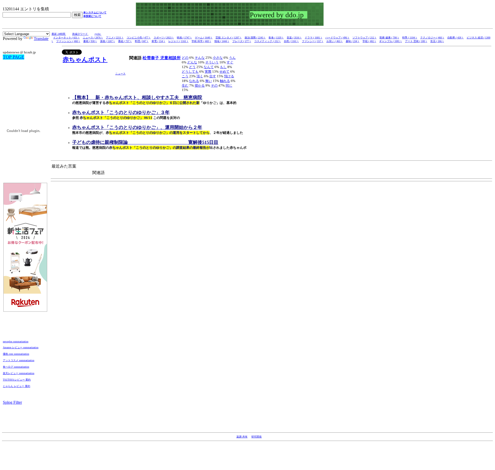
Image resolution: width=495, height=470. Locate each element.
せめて (224, 71)
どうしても (190, 71)
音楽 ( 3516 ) (294, 37)
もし (223, 67)
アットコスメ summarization (18, 360)
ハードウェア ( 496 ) (337, 37)
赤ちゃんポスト (85, 59)
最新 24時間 (59, 33)
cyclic (98, 33)
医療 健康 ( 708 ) (389, 37)
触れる (225, 81)
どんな (192, 62)
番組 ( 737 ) (125, 41)
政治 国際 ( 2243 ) (255, 37)
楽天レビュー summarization (18, 373)
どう (192, 67)
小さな (218, 58)
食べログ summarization (16, 366)
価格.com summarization (16, 353)
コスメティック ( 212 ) (267, 41)
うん (232, 58)
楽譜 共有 (242, 436)
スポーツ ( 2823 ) (164, 37)
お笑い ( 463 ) (334, 41)
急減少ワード (80, 33)
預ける (229, 76)
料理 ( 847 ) (141, 41)
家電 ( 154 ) (158, 41)
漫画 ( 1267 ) (107, 41)
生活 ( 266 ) (437, 41)
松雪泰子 (151, 58)
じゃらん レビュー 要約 (16, 386)
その (214, 85)
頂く (199, 76)
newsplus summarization (15, 341)
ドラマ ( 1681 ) (313, 37)
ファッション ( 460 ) (68, 41)
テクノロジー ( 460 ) (432, 37)
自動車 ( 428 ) (455, 37)
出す (212, 76)
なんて (209, 67)
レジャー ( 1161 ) (178, 41)
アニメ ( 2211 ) (114, 37)
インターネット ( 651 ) (66, 37)
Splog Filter (12, 402)
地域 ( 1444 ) (221, 41)
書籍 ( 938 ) (90, 41)
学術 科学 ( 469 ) (201, 41)
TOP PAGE (13, 57)
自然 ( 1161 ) (291, 41)
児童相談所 (170, 58)
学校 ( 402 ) (369, 41)
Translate (41, 38)
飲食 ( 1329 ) (276, 37)
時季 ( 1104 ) (409, 37)
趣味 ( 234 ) (352, 41)
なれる (194, 81)
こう (185, 76)
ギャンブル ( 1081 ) (390, 41)
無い (208, 81)
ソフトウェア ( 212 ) (364, 37)
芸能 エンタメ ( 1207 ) (229, 37)
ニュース (120, 73)
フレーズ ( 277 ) (241, 41)
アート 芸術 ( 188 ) (416, 41)
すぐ (230, 62)
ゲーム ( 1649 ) (203, 37)
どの (185, 58)
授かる (200, 85)
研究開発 (256, 436)
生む (185, 85)
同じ (229, 85)
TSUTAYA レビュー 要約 (17, 379)
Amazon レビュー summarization (20, 347)
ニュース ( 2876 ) (93, 37)
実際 (208, 71)
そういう (212, 62)
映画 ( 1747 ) (184, 37)
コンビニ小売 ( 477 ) (139, 37)
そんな (200, 58)
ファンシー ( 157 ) (312, 41)
